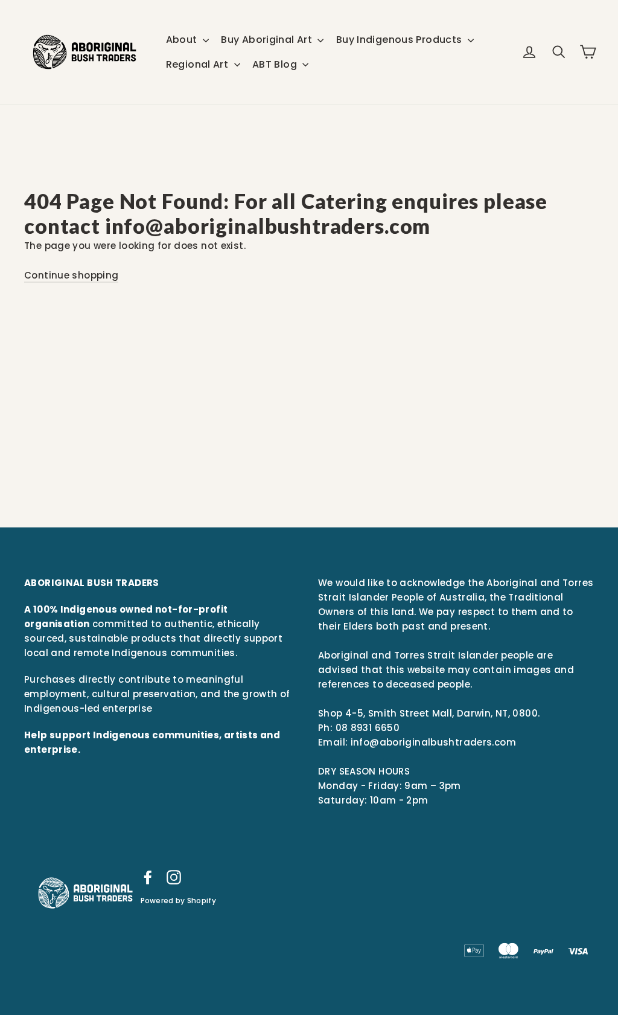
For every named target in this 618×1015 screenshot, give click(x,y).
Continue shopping (71, 275)
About (183, 40)
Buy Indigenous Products (400, 40)
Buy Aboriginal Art (267, 40)
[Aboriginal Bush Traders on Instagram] (174, 876)
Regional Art (198, 64)
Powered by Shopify (178, 900)
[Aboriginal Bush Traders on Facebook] (148, 876)
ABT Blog (275, 64)
